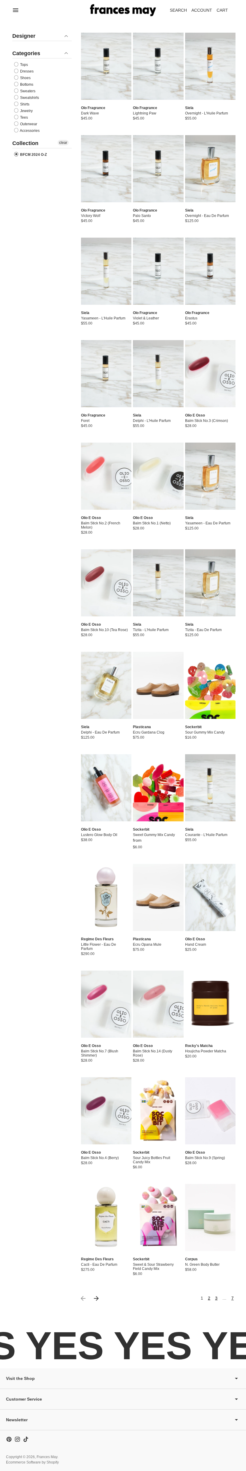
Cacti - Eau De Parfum (99, 1264)
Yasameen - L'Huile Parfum (103, 318)
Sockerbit (193, 727)
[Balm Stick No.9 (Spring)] (210, 1110)
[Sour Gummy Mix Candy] (210, 685)
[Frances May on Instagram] (17, 1439)
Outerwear (28, 124)
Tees (23, 117)
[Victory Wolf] (106, 168)
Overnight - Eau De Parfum (207, 216)
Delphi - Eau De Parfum (100, 732)
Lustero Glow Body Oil (99, 835)
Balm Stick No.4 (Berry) (100, 1158)
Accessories (29, 131)
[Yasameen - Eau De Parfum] (210, 476)
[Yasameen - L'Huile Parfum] (106, 271)
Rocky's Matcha (199, 1046)
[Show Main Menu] (15, 10)
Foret (85, 421)
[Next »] (96, 1298)
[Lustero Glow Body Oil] (106, 787)
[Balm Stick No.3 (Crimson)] (210, 373)
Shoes (25, 78)
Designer (23, 36)
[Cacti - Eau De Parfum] (106, 1217)
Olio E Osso (195, 415)
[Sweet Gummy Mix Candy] (158, 787)
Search (178, 10)
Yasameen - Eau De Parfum (207, 523)
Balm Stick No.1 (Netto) (152, 523)
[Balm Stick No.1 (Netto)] (158, 476)
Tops (23, 65)
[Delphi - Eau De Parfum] (106, 685)
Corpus (191, 1259)
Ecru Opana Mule (147, 944)
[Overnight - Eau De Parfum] (210, 168)
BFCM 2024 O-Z (33, 155)
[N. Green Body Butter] (210, 1217)
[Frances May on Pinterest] (9, 1439)
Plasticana (142, 727)
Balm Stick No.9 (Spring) (205, 1158)
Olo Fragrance (93, 108)
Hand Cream (195, 944)
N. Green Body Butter (202, 1264)
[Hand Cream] (210, 897)
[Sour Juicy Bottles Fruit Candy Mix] (158, 1110)
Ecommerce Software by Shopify (32, 1462)
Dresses (26, 71)
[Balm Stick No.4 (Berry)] (106, 1110)
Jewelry (26, 111)
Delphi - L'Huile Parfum (152, 421)
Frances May (47, 1457)
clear (63, 143)
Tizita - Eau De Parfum (203, 630)
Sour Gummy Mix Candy (205, 732)
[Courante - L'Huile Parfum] (210, 787)
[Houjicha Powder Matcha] (210, 1004)
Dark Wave (90, 113)
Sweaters (27, 91)
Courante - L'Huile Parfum (206, 835)
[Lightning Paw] (158, 66)
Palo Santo (142, 216)
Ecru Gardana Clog (148, 732)
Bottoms (26, 84)
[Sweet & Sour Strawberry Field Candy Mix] (158, 1217)
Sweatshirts (29, 98)
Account (201, 10)
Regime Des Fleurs (97, 939)
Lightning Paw (144, 113)
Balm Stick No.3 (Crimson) (206, 421)
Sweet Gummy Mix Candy (154, 835)
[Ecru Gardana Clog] (158, 685)
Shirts (24, 104)
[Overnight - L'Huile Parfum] (210, 66)
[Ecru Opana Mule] (158, 897)
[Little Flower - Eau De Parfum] (106, 897)
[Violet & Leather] (158, 271)
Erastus (191, 318)
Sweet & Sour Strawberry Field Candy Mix (153, 1266)
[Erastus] (210, 271)
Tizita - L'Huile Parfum (151, 630)
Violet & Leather (146, 318)
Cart (226, 12)
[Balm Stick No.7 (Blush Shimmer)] (106, 1004)
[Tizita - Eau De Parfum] (210, 582)
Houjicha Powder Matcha (205, 1051)
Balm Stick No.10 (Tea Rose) (104, 630)
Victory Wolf (90, 216)
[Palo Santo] (158, 168)
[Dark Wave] (106, 66)
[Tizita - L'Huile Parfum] (158, 582)
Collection (25, 143)
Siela (189, 108)
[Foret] (106, 373)
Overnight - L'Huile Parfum (206, 113)
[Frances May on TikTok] (26, 1439)
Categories (26, 53)
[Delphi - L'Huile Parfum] (158, 373)
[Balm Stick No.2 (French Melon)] (106, 476)
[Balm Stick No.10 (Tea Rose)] (106, 582)
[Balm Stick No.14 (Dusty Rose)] (158, 1004)
